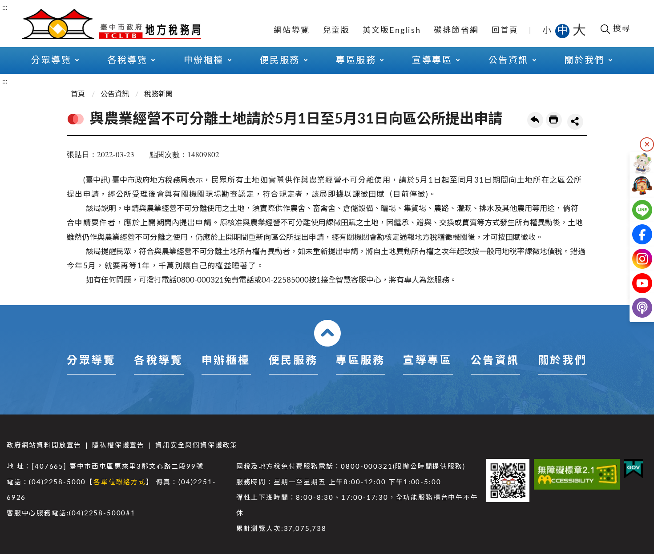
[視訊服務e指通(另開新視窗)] (635, 185)
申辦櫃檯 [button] (204, 60)
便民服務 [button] (280, 60)
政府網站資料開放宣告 (44, 445)
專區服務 (360, 360)
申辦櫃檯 (226, 360)
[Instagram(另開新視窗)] (635, 259)
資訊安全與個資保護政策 (196, 445)
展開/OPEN (327, 333)
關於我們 (562, 360)
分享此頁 (575, 122)
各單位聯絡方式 (119, 482)
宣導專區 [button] (432, 60)
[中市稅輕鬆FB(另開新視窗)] (635, 234)
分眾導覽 (91, 360)
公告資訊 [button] (508, 60)
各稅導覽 (158, 360)
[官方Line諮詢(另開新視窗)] (635, 210)
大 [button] (579, 30)
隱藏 (647, 144)
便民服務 (293, 360)
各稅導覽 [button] (127, 60)
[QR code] (507, 480)
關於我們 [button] (585, 60)
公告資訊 (115, 94)
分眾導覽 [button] (51, 60)
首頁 (78, 94)
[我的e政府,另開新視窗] (633, 468)
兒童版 (336, 31)
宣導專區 (427, 360)
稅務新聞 (158, 94)
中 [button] (563, 30)
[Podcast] (635, 307)
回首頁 (505, 31)
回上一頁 (535, 120)
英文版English (392, 31)
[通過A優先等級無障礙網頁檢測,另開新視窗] (577, 474)
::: (5, 7)
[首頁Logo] (111, 23)
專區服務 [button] (356, 60)
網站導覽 (292, 31)
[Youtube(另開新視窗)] (635, 283)
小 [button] (547, 30)
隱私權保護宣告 (118, 445)
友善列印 (554, 120)
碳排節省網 (456, 31)
